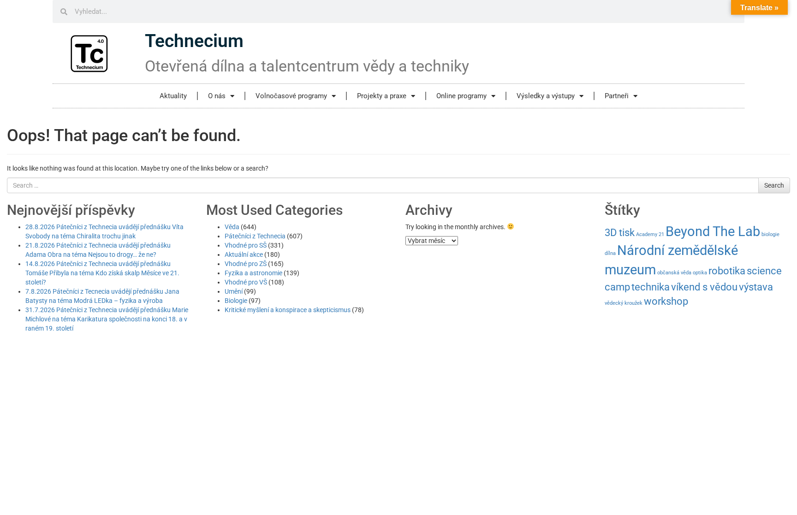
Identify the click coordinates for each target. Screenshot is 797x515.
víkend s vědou (704, 287)
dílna (610, 253)
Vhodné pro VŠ (246, 282)
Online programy (461, 96)
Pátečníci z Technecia (255, 236)
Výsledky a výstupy (546, 96)
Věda (232, 227)
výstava (756, 287)
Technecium (194, 41)
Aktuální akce (244, 254)
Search (774, 185)
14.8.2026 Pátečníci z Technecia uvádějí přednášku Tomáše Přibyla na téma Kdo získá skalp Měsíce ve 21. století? (102, 273)
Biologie (236, 300)
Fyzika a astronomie (253, 273)
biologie (770, 234)
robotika (726, 271)
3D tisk (620, 232)
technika (650, 287)
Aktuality (173, 96)
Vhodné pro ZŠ (246, 263)
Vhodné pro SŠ (246, 245)
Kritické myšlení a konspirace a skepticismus (288, 310)
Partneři (617, 96)
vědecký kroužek (623, 303)
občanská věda (674, 273)
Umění (234, 291)
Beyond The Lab (713, 231)
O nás (217, 96)
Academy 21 (650, 234)
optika (700, 273)
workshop (666, 301)
